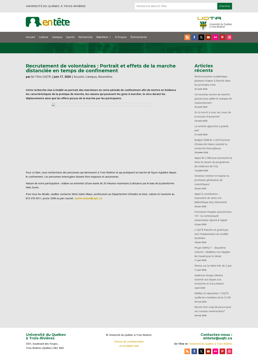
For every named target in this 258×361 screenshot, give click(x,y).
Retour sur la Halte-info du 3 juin (213, 265)
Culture (43, 37)
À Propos (121, 37)
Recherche (85, 37)
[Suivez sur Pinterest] (222, 37)
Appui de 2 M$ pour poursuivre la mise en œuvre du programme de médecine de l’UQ (213, 162)
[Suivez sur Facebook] (194, 37)
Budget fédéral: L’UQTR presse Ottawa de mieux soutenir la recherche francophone (212, 144)
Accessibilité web (129, 345)
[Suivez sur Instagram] (229, 37)
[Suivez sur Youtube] (208, 37)
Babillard (102, 37)
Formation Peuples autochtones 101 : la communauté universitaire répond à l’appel (213, 216)
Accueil (30, 37)
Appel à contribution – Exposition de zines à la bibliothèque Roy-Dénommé (210, 198)
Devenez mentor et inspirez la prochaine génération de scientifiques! (211, 180)
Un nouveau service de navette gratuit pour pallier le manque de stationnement (213, 98)
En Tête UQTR (41, 77)
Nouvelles (105, 77)
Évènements (139, 37)
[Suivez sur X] (201, 37)
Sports (70, 37)
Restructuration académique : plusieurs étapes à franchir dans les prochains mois (212, 81)
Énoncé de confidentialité (129, 341)
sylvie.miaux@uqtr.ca (88, 198)
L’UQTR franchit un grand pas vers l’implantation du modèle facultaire (211, 234)
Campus (57, 37)
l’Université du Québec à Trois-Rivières (210, 343)
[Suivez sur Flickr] (215, 37)
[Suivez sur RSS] (187, 37)
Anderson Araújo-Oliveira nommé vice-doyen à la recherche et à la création (209, 279)
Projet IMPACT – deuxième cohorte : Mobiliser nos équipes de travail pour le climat (212, 252)
